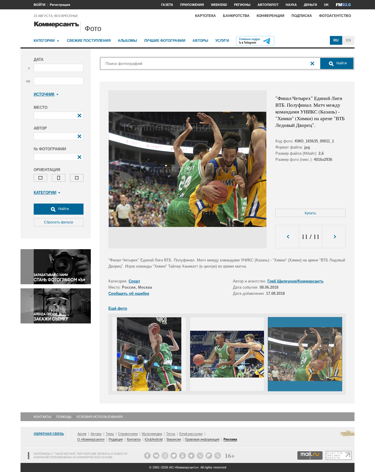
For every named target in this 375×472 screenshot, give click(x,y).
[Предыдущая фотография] (287, 236)
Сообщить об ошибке (128, 293)
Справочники (128, 433)
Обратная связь (49, 433)
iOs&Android (154, 439)
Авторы (200, 41)
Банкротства (236, 16)
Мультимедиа (152, 433)
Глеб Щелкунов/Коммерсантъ (295, 281)
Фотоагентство (335, 16)
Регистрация (60, 4)
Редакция (116, 439)
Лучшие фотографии (164, 41)
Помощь (63, 416)
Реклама (230, 439)
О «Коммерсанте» (91, 439)
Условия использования (99, 416)
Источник (44, 94)
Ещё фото (117, 308)
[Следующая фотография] (333, 236)
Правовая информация (202, 439)
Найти (63, 209)
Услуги (222, 41)
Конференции (270, 16)
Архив (81, 433)
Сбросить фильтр (58, 222)
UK (326, 4)
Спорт (134, 281)
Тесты (170, 433)
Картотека (205, 16)
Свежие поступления (89, 41)
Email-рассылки (190, 433)
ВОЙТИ (39, 4)
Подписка (302, 16)
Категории (44, 41)
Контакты (42, 416)
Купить (310, 213)
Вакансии (174, 439)
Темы (110, 433)
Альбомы (127, 41)
